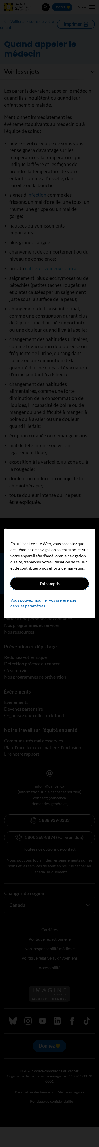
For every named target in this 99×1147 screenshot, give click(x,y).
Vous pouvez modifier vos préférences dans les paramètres (43, 603)
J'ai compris (49, 583)
